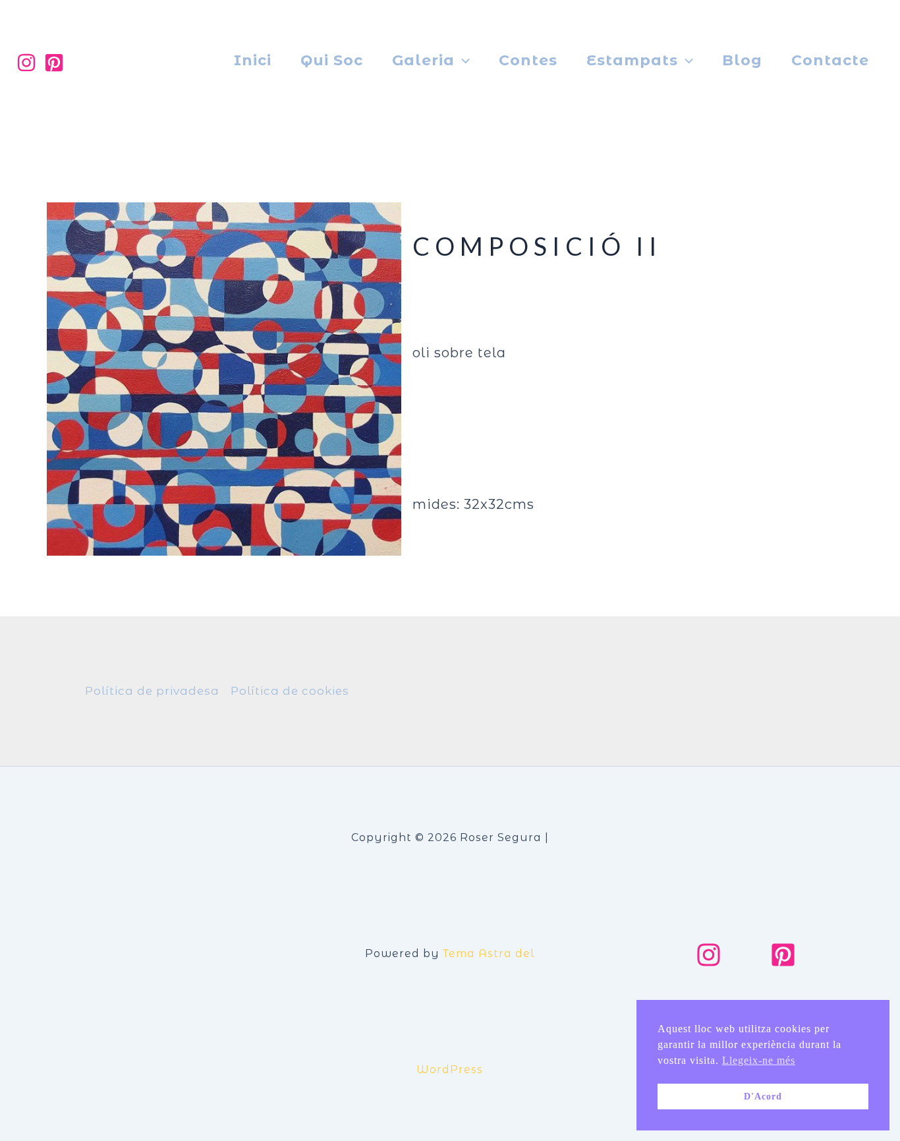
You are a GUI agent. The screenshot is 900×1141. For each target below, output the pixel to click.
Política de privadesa (152, 690)
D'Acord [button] (763, 1096)
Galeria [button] (423, 60)
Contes (528, 60)
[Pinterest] (54, 63)
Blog (742, 60)
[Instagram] (26, 63)
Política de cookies (290, 690)
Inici (252, 60)
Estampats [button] (632, 60)
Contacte (830, 60)
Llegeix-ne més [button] (758, 1060)
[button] (462, 61)
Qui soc (331, 60)
